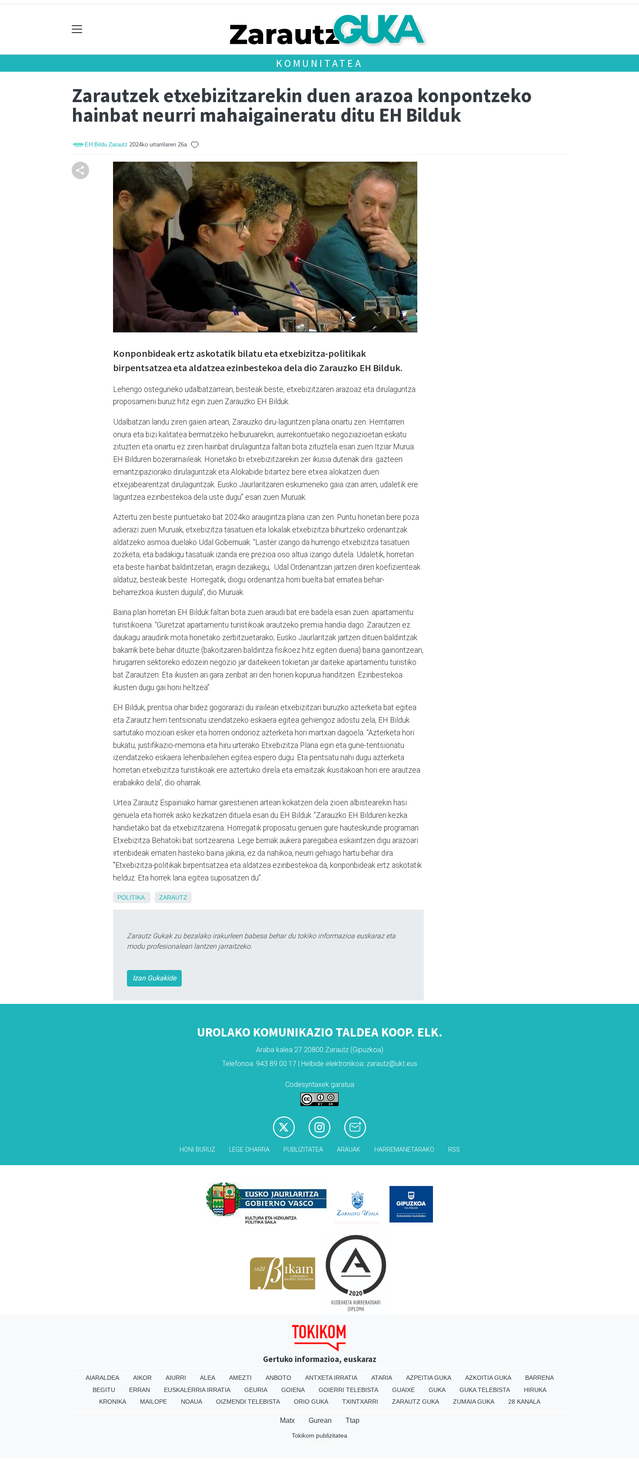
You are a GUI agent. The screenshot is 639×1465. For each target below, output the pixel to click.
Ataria (381, 1377)
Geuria (255, 1389)
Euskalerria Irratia (197, 1389)
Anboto (278, 1377)
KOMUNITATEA (319, 63)
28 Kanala (524, 1401)
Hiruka (535, 1389)
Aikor (142, 1377)
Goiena (293, 1389)
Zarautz (173, 897)
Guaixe (403, 1389)
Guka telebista (484, 1389)
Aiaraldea (102, 1377)
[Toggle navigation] (77, 29)
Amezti (240, 1377)
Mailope (153, 1401)
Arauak (348, 1149)
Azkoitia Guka (488, 1377)
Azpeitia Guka (428, 1377)
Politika (130, 897)
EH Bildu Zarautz (106, 144)
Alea (207, 1377)
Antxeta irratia (331, 1377)
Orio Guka (311, 1401)
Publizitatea (303, 1149)
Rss (454, 1149)
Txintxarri (360, 1401)
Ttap (352, 1420)
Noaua (191, 1401)
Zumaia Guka (473, 1401)
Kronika (112, 1401)
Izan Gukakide (154, 978)
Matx (287, 1420)
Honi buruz (197, 1149)
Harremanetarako (404, 1149)
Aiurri (176, 1377)
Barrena (539, 1377)
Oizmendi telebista (248, 1401)
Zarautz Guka (415, 1401)
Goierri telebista (348, 1389)
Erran (139, 1389)
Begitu (104, 1389)
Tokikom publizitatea (319, 1435)
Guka (437, 1389)
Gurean (320, 1420)
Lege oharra (249, 1149)
